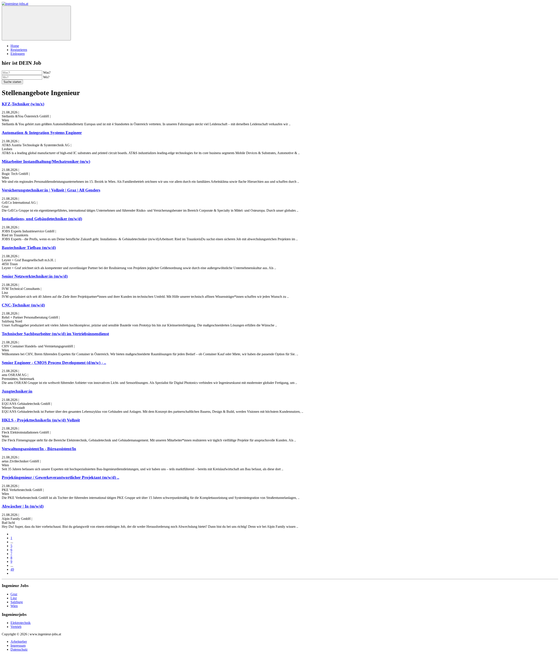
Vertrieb (15, 627)
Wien (14, 606)
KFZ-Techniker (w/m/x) (23, 104)
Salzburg (16, 602)
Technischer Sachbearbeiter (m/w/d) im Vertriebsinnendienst (55, 333)
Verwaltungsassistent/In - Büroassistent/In (39, 448)
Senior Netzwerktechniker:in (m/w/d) (35, 276)
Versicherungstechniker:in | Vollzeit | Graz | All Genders (51, 190)
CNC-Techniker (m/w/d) (23, 305)
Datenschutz (19, 649)
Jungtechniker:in (17, 391)
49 (12, 569)
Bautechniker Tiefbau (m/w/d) (29, 247)
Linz (13, 598)
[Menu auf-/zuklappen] (36, 23)
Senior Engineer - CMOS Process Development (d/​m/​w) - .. (54, 362)
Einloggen (17, 54)
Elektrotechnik (20, 623)
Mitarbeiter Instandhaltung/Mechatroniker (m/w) (46, 161)
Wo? (46, 77)
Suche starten (12, 82)
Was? (47, 72)
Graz (13, 594)
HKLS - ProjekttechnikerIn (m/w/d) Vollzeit (41, 420)
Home (14, 46)
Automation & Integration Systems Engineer (42, 132)
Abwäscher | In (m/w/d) (23, 506)
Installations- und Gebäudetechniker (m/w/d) (42, 218)
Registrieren (18, 50)
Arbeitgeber (18, 641)
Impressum (18, 645)
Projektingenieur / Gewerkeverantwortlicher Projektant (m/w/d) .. (60, 477)
